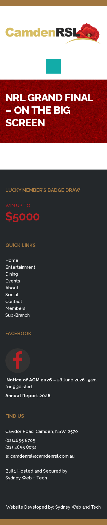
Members (15, 308)
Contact (13, 301)
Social (11, 294)
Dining (11, 274)
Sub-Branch (17, 315)
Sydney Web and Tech (78, 507)
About (11, 288)
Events (12, 281)
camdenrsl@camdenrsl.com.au (42, 456)
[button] (53, 66)
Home (11, 260)
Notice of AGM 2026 (28, 380)
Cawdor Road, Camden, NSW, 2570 (41, 431)
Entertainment (20, 267)
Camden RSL (53, 33)
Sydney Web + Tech (26, 478)
